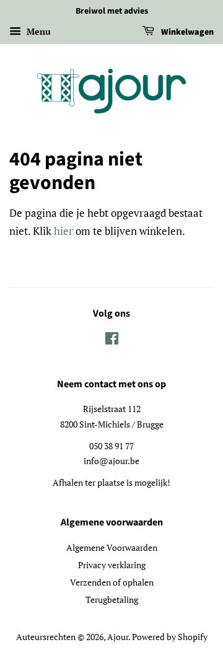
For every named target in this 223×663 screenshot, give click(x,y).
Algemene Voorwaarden (111, 547)
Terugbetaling (111, 599)
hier (63, 231)
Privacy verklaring (112, 565)
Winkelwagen (186, 32)
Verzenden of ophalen (112, 582)
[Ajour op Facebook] (112, 340)
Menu (37, 31)
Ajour (117, 637)
